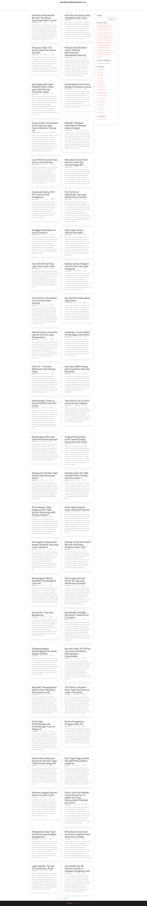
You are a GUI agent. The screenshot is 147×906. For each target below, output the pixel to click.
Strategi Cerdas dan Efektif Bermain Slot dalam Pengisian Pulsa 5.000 (78, 544)
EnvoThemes (76, 903)
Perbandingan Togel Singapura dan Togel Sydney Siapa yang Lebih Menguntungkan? (43, 511)
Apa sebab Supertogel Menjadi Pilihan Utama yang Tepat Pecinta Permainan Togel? (43, 88)
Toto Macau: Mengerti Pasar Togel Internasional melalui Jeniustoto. (77, 690)
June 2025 (100, 110)
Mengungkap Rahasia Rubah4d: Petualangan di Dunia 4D (44, 581)
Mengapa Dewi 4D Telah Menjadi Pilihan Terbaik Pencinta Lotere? (77, 475)
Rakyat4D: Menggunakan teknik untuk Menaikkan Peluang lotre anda (44, 690)
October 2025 (101, 98)
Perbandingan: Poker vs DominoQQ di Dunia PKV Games (44, 403)
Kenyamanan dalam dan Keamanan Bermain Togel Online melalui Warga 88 (44, 761)
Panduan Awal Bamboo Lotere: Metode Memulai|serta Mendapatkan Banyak (76, 51)
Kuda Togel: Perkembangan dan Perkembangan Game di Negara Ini (43, 725)
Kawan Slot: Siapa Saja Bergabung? (42, 613)
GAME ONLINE (102, 119)
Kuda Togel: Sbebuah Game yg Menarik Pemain (77, 508)
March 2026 (100, 84)
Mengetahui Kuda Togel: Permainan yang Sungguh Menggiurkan (44, 834)
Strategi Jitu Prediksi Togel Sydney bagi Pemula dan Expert (44, 475)
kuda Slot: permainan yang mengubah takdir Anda (77, 16)
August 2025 (101, 104)
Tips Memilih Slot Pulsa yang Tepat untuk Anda (43, 265)
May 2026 (100, 78)
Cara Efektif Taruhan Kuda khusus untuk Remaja (44, 161)
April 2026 (100, 81)
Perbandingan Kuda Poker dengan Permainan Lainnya (78, 85)
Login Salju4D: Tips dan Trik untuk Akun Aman (43, 867)
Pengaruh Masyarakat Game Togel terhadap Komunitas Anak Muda (76, 439)
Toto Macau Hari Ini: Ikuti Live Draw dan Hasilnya (77, 402)
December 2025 (102, 92)
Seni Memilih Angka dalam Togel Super (77, 299)
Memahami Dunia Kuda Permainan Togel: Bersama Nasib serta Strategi (78, 834)
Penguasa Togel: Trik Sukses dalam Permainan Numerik (44, 50)
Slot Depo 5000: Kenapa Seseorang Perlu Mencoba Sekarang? (77, 369)
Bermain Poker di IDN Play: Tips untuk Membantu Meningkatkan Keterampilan (78, 652)
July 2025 (100, 107)
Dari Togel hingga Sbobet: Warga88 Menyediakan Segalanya (77, 761)
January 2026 (101, 89)
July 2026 (100, 72)
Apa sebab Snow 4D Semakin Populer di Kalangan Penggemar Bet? (77, 868)
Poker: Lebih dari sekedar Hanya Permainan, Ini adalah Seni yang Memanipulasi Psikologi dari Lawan (77, 797)
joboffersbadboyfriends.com (73, 2)
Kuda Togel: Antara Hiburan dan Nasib (74, 231)
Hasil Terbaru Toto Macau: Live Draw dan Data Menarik (44, 300)
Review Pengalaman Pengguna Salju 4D (74, 722)
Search (99, 15)
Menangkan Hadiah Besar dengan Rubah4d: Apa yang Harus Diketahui (45, 544)
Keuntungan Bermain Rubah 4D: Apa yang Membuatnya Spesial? (75, 581)
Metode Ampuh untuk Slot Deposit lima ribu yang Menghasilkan (44, 335)
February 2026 (101, 86)
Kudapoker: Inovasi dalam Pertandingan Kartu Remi (77, 333)
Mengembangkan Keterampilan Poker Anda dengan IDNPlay (44, 651)
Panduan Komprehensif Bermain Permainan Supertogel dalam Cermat (44, 18)
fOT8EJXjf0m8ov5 (45, 22)
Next (66, 898)
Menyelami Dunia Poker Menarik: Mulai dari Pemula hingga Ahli (76, 162)
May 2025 (100, 112)
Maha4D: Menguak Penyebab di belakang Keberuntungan (75, 125)
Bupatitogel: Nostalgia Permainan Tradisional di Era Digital (77, 615)
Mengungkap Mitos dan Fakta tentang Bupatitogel (44, 438)
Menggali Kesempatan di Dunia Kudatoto (44, 231)
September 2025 (102, 101)
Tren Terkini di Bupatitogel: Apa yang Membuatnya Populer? (76, 194)
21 (62, 898)
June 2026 (100, 75)
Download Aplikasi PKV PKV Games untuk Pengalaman (43, 194)
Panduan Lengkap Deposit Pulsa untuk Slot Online (44, 793)
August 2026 (101, 69)
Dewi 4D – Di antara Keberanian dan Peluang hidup (43, 369)
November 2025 (102, 95)
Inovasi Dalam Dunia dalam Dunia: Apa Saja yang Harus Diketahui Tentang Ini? (45, 126)
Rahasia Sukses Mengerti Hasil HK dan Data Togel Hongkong (77, 266)
